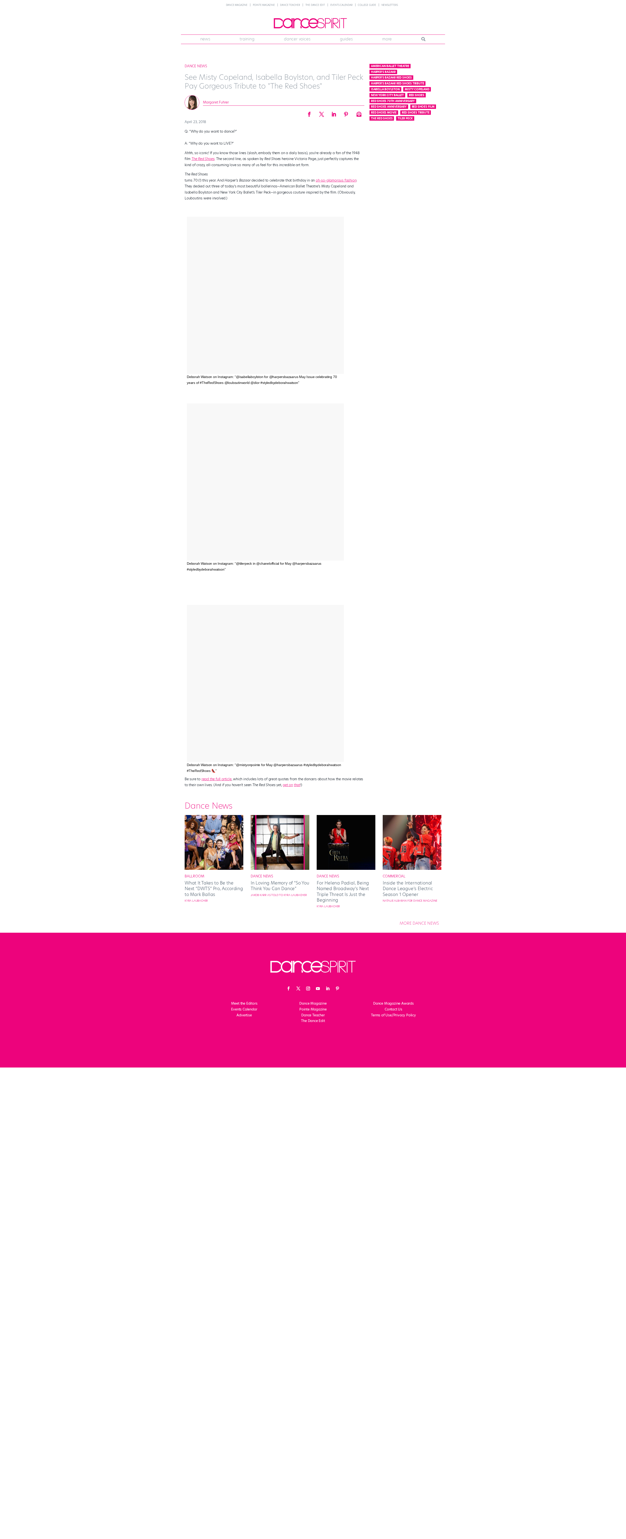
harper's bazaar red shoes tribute (397, 83)
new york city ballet (387, 95)
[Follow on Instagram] (308, 988)
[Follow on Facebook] (288, 988)
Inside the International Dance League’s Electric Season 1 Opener (408, 888)
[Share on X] (321, 112)
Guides (346, 39)
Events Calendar (341, 5)
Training (247, 39)
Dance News (196, 66)
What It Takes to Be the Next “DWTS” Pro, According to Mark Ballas (214, 888)
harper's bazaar (383, 72)
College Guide (367, 5)
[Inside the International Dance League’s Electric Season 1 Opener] (412, 868)
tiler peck (405, 118)
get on (288, 784)
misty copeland (417, 89)
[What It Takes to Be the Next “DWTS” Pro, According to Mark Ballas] (214, 868)
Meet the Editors (244, 1003)
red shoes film (423, 107)
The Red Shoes (202, 158)
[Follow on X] (298, 988)
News (205, 39)
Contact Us (393, 1009)
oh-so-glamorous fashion (336, 180)
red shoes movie (384, 113)
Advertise (244, 1015)
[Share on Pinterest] (346, 112)
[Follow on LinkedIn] (328, 988)
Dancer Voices (297, 39)
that (297, 784)
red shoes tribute (416, 113)
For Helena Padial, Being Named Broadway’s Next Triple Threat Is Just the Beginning (343, 891)
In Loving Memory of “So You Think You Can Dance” (280, 886)
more (387, 39)
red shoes (416, 95)
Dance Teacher (290, 5)
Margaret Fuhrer (216, 102)
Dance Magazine (236, 5)
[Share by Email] (358, 112)
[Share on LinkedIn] (334, 112)
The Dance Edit (315, 5)
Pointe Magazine (264, 5)
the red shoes (381, 118)
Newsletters (389, 5)
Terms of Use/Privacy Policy (393, 1015)
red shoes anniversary (389, 107)
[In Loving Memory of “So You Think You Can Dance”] (280, 868)
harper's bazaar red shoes (391, 78)
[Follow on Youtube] (318, 988)
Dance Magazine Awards (393, 1003)
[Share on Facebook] (309, 112)
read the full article (216, 779)
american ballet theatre (390, 66)
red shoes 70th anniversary (393, 101)
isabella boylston (385, 89)
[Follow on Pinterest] (337, 988)
